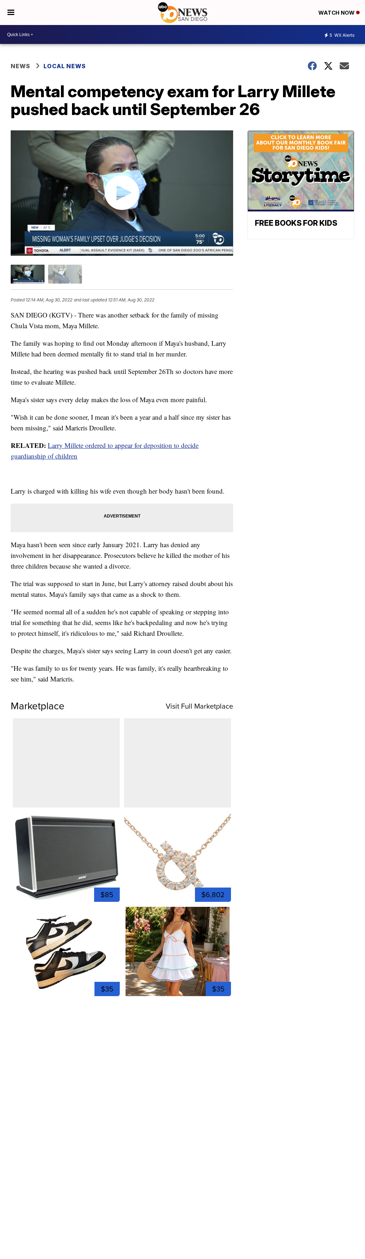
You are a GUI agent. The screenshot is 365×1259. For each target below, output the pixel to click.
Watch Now (337, 12)
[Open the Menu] (10, 12)
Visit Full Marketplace (199, 706)
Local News (64, 66)
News (20, 66)
